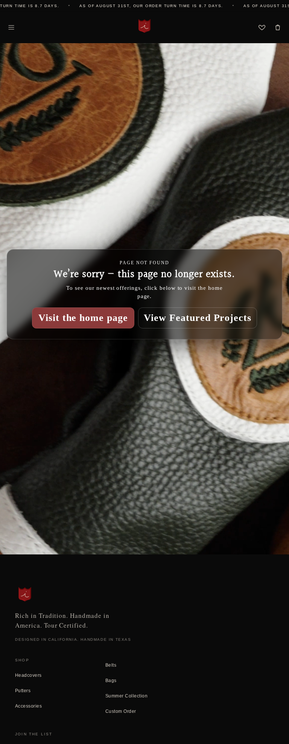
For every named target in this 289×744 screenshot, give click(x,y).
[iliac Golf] (144, 26)
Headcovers (28, 675)
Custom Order (120, 711)
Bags (111, 680)
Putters (22, 690)
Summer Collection (126, 696)
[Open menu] (11, 27)
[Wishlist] (262, 27)
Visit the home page (83, 317)
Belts (110, 665)
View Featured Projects (197, 317)
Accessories (28, 706)
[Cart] (277, 27)
